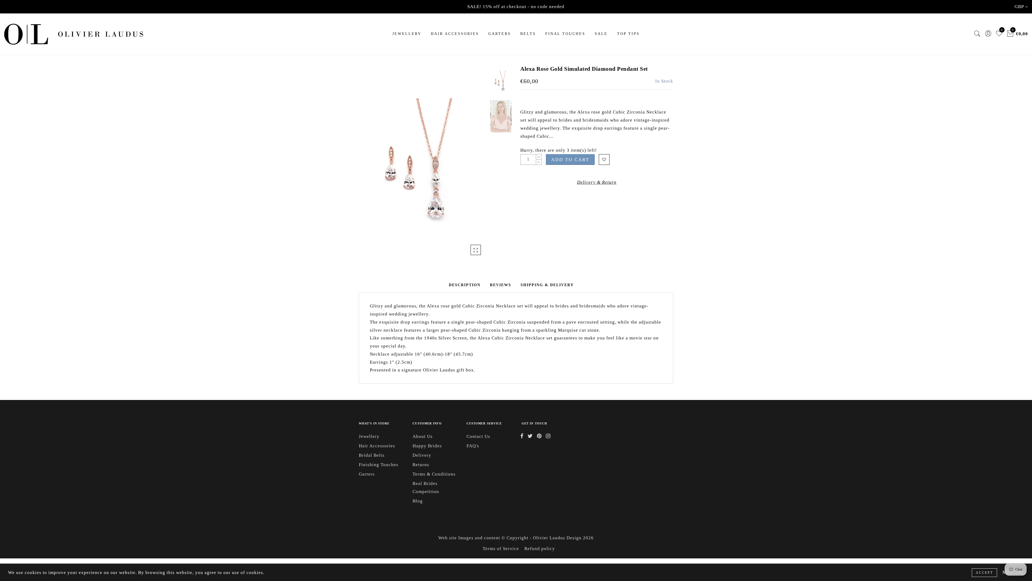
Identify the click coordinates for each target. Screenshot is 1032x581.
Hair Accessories (455, 34)
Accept (984, 573)
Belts (528, 34)
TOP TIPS (628, 34)
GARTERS (499, 34)
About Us (423, 436)
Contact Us (478, 436)
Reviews (500, 285)
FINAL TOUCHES (565, 34)
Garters (367, 474)
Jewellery (406, 34)
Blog (418, 501)
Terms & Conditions (434, 474)
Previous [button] (368, 166)
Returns (421, 464)
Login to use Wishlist (604, 159)
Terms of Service (501, 548)
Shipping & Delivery (547, 285)
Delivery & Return (597, 182)
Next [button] (471, 166)
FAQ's (473, 445)
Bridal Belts (372, 455)
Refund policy (539, 548)
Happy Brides (427, 445)
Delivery (422, 455)
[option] (423, 162)
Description (465, 285)
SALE (601, 34)
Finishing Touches (378, 464)
